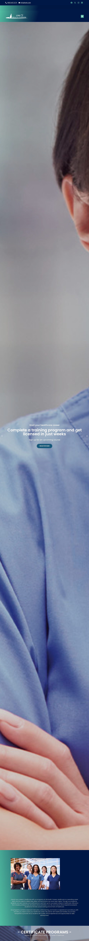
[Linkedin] (82, 2)
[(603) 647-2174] (6, 2)
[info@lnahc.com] (19, 2)
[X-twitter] (75, 2)
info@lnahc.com (26, 2)
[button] (82, 16)
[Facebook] (71, 2)
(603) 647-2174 (12, 2)
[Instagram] (78, 2)
